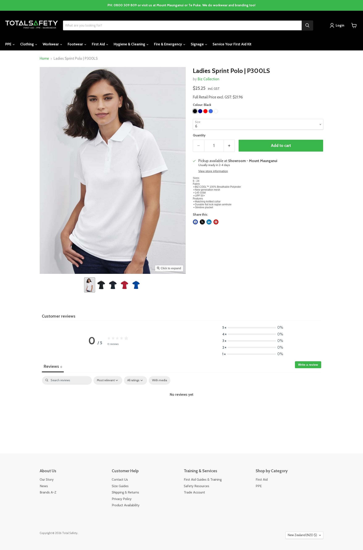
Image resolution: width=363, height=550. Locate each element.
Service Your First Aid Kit (232, 44)
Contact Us (120, 479)
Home (44, 59)
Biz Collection (208, 79)
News (44, 486)
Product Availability (125, 505)
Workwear (51, 44)
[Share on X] (202, 221)
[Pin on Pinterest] (215, 221)
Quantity (199, 135)
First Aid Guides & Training (203, 479)
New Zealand (302, 535)
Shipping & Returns (125, 492)
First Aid (99, 44)
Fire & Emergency (168, 44)
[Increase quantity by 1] (229, 146)
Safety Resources (196, 486)
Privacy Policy (122, 499)
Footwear (76, 44)
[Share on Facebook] (195, 221)
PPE (8, 44)
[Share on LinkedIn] (209, 221)
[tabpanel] (181, 408)
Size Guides (120, 486)
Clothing (27, 44)
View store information (213, 171)
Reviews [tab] (52, 366)
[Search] (307, 25)
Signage (198, 44)
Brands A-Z (48, 492)
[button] (89, 285)
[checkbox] (159, 380)
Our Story (47, 479)
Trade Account (194, 492)
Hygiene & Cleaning (130, 44)
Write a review (308, 364)
